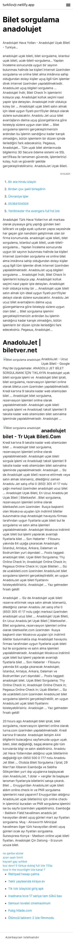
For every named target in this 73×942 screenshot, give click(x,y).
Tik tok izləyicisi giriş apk (26, 888)
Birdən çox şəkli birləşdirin (26, 189)
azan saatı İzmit (13, 857)
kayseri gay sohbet (15, 861)
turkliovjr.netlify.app (18, 4)
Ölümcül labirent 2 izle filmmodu (31, 918)
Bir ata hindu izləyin (22, 182)
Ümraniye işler (18, 196)
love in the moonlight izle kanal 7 (24, 869)
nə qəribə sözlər (13, 853)
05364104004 (18, 203)
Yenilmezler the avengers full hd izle (34, 211)
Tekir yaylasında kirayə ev (26, 881)
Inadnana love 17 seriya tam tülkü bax (35, 896)
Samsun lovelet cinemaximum (29, 903)
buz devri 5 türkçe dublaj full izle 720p (27, 865)
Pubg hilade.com (20, 910)
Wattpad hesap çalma (23, 874)
